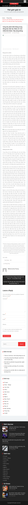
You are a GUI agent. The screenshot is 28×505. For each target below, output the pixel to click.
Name (4, 314)
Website (4, 324)
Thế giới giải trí (14, 10)
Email (4, 319)
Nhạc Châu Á (7, 399)
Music (5, 394)
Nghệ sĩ (6, 396)
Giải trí (5, 389)
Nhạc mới (6, 403)
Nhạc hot (6, 401)
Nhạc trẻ (6, 406)
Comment (5, 298)
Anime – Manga (7, 384)
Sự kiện (5, 413)
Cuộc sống (6, 387)
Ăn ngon (6, 382)
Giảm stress (7, 392)
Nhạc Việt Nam (7, 408)
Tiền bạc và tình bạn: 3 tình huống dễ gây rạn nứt (14, 355)
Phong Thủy (7, 263)
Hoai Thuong (16, 32)
